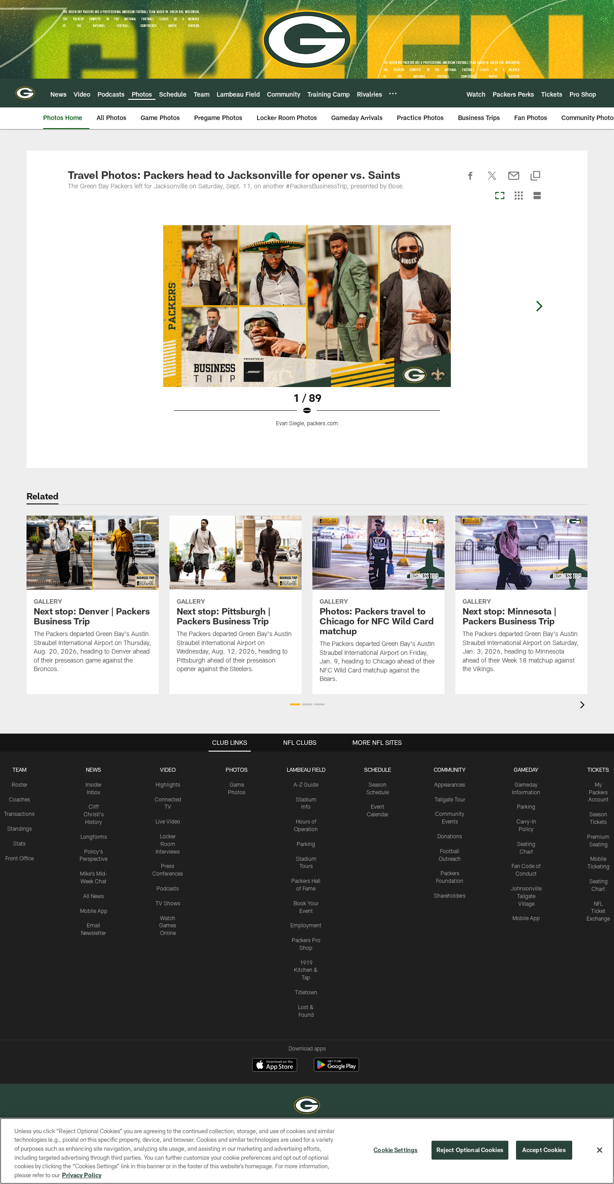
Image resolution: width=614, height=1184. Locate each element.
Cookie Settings (396, 1149)
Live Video (168, 821)
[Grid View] (518, 196)
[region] (307, 1151)
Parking (306, 844)
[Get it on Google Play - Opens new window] (336, 1069)
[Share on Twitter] (492, 181)
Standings (19, 828)
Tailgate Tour (450, 799)
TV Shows (168, 903)
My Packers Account (598, 792)
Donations (449, 836)
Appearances (449, 784)
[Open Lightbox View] (307, 331)
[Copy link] (535, 176)
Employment (305, 925)
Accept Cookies (544, 1149)
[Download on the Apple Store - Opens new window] (274, 1065)
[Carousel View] (500, 196)
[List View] (537, 196)
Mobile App (93, 911)
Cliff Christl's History (94, 814)
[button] (295, 704)
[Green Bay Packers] (307, 1106)
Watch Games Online (167, 925)
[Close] (600, 1150)
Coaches (19, 799)
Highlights (168, 784)
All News (93, 896)
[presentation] (583, 706)
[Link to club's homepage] (25, 93)
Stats (19, 843)
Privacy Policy (82, 1174)
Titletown (306, 992)
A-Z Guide (306, 784)
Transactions (19, 813)
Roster (19, 784)
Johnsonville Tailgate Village (526, 896)
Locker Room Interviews (168, 844)
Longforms (93, 836)
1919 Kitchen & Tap (306, 970)
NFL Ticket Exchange (598, 911)
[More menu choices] (392, 93)
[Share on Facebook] (470, 181)
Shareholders (450, 895)
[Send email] (514, 181)
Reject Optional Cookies (469, 1149)
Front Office (19, 858)
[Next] (539, 306)
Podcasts (167, 888)
